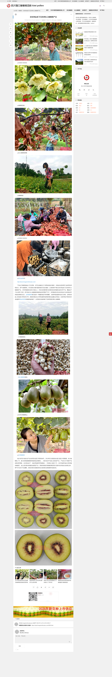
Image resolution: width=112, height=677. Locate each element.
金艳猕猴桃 (29, 294)
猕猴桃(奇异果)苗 (95, 1)
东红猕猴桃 (74, 1)
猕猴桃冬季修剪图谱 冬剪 (90, 32)
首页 (55, 1)
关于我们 (102, 1)
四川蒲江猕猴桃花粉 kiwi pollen (27, 5)
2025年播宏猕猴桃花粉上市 (64, 1)
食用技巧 (87, 1)
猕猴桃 (43, 20)
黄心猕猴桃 (22, 377)
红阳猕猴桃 (22, 455)
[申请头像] (70, 631)
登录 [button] (10, 1)
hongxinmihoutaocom (27, 623)
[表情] (69, 642)
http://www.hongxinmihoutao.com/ (26, 282)
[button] (100, 6)
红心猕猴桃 (81, 1)
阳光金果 (21, 278)
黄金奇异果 (23, 299)
